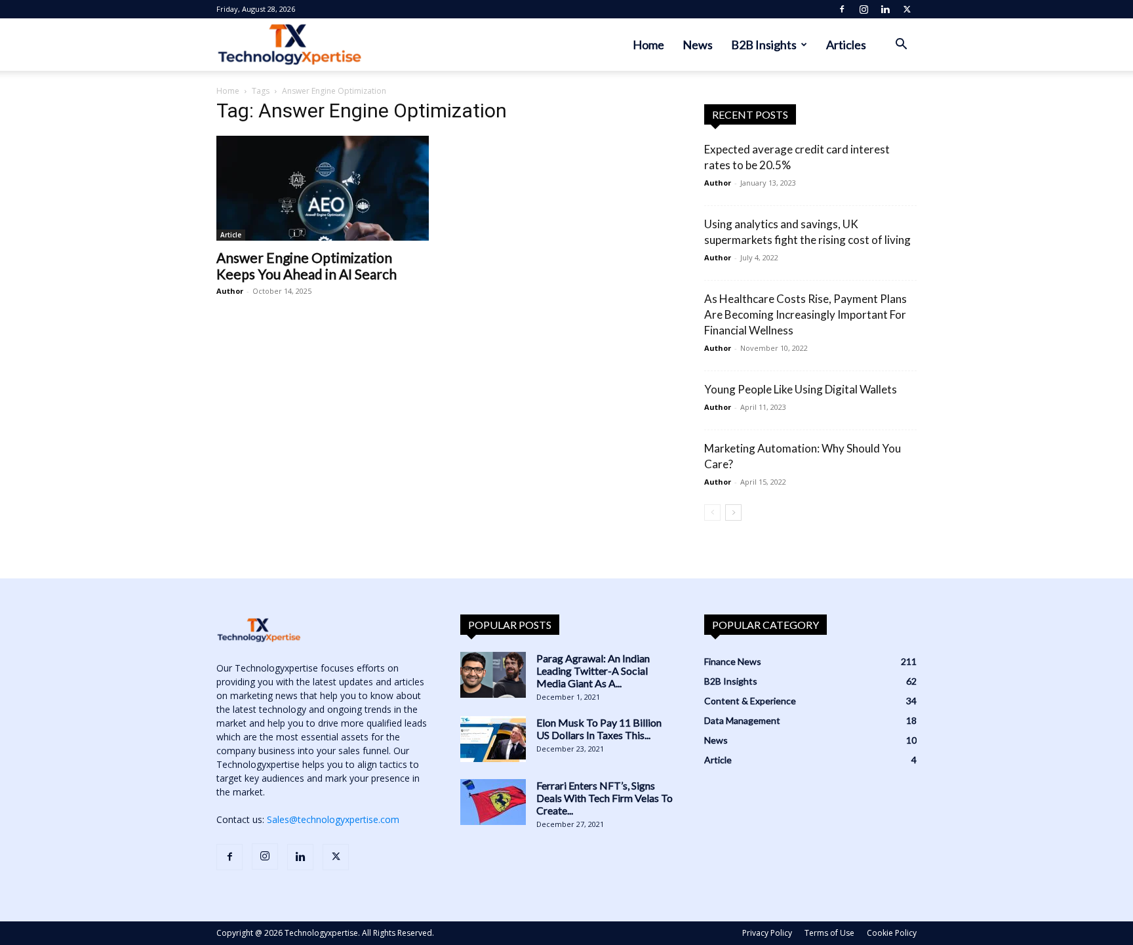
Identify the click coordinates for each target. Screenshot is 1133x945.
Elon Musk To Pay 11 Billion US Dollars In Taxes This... (599, 728)
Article (230, 234)
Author (229, 291)
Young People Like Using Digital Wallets (800, 389)
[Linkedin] (885, 9)
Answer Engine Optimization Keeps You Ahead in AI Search (306, 265)
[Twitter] (907, 9)
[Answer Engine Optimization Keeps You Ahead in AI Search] (322, 188)
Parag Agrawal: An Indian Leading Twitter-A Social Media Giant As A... (593, 670)
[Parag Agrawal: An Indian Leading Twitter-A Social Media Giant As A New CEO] (493, 675)
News (698, 44)
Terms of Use (829, 932)
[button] (901, 45)
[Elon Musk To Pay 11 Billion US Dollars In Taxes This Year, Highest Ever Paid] (493, 739)
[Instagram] (863, 9)
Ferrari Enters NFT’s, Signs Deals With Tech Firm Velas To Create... (604, 797)
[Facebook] (842, 9)
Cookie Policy (892, 932)
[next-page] (733, 512)
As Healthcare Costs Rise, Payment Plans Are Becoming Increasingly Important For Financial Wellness (805, 314)
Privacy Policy (767, 932)
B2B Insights (764, 44)
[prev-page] (712, 512)
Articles (846, 44)
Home (648, 44)
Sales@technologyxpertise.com (333, 819)
